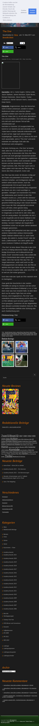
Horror (4, 446)
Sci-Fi (35, 334)
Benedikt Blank (8, 37)
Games (5, 540)
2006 (8, 439)
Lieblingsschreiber (9, 656)
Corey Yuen (22, 443)
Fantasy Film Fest (9, 620)
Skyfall (31, 685)
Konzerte (6, 627)
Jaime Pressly (11, 447)
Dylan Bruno (30, 333)
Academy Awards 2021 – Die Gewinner (15, 469)
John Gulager (5, 450)
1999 (33, 436)
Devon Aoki (34, 443)
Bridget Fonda (21, 441)
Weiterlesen (21, 23)
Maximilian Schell (17, 452)
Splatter (25, 454)
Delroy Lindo (10, 334)
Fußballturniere (8, 630)
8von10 (14, 435)
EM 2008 (6, 633)
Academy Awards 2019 (10, 562)
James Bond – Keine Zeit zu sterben (14, 465)
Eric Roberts (16, 444)
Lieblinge (6, 646)
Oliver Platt (35, 452)
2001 (32, 334)
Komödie (14, 449)
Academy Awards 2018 (10, 566)
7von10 (5, 435)
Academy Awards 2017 (10, 569)
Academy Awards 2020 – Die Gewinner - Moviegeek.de (17, 695)
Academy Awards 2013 (10, 584)
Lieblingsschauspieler (10, 652)
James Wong (19, 332)
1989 (25, 436)
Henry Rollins (23, 444)
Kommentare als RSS (7, 509)
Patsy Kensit (4, 453)
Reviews (6, 534)
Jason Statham (27, 334)
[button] (8, 47)
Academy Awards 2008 (10, 602)
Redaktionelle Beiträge (10, 530)
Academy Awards (8, 552)
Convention (16, 443)
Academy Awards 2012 (10, 587)
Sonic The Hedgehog (9, 482)
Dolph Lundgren (6, 444)
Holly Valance (30, 444)
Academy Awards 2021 (10, 555)
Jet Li (21, 334)
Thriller (9, 456)
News (5, 527)
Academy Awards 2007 (10, 605)
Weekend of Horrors (19, 456)
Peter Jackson (11, 454)
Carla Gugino (16, 334)
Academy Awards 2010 (10, 594)
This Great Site (10, 721)
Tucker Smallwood (6, 333)
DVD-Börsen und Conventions (12, 623)
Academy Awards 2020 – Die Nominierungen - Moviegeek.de (18, 700)
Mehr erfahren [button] (7, 20)
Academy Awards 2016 (10, 573)
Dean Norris (26, 332)
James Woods (19, 447)
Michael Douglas (27, 452)
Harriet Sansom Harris (10, 332)
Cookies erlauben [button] (32, 11)
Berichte (6, 614)
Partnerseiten (5, 512)
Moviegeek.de (13, 720)
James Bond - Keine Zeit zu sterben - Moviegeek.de (16, 685)
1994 (29, 436)
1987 (21, 436)
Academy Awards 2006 (10, 609)
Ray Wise (19, 454)
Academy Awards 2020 (10, 558)
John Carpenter (29, 447)
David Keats (32, 332)
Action (14, 438)
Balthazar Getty (28, 439)
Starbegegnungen (9, 616)
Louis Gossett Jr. (24, 450)
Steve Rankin (14, 333)
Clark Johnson (8, 443)
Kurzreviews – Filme (9, 548)
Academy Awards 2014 (10, 580)
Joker (3, 701)
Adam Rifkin (21, 439)
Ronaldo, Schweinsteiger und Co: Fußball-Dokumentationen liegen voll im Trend (14, 477)
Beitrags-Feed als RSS (7, 506)
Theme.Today (28, 721)
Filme (5, 537)
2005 (3, 439)
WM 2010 (6, 640)
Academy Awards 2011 (10, 591)
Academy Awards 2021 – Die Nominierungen (16, 473)
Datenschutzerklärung (7, 500)
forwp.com (22, 721)
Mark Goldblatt (9, 452)
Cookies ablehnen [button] (24, 11)
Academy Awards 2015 (10, 576)
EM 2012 (6, 637)
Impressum (5, 496)
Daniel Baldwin (28, 443)
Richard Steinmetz (22, 333)
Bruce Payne (28, 441)
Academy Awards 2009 (10, 598)
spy (29, 453)
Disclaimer (4, 503)
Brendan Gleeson (12, 441)
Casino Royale (33, 692)
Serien (5, 544)
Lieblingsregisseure (9, 648)
